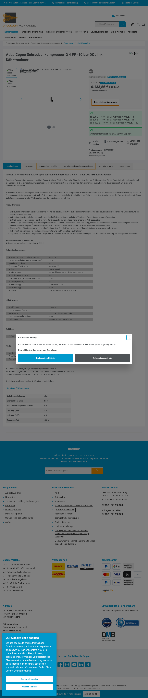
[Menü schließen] (129, 337)
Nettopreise (102, 358)
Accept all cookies (29, 679)
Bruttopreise (45, 358)
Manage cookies (29, 687)
